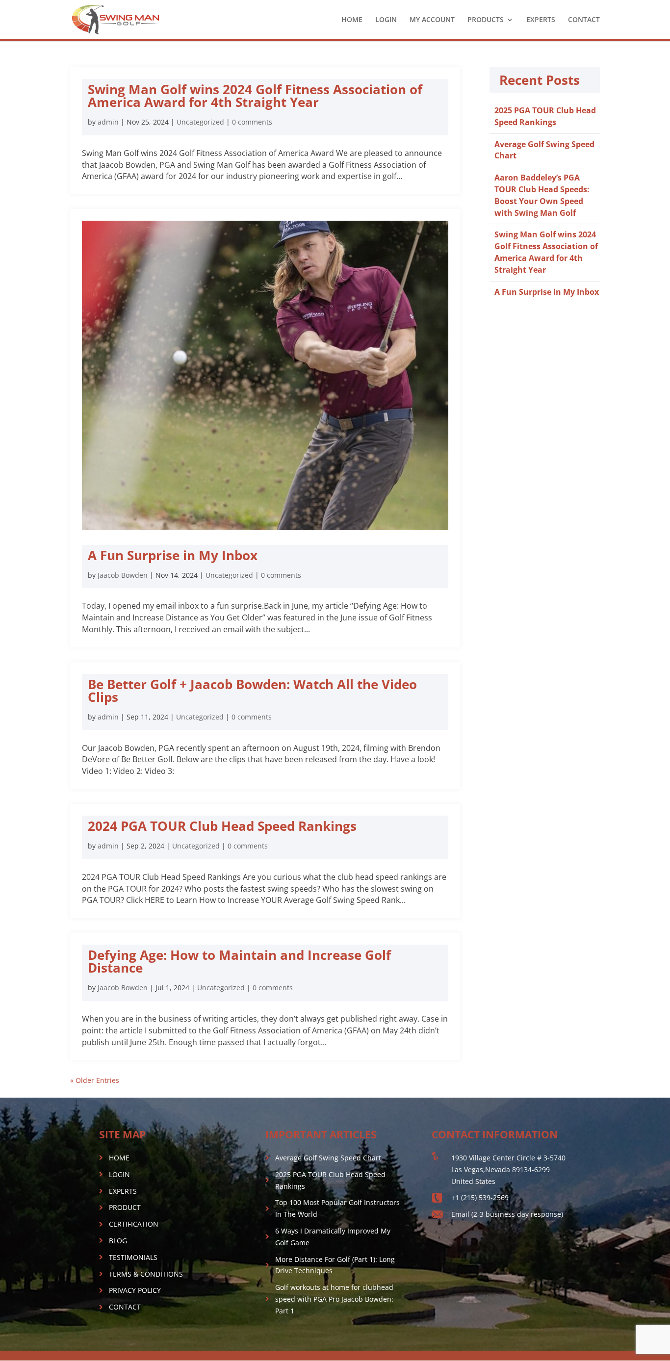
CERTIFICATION (133, 1224)
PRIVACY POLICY (135, 1290)
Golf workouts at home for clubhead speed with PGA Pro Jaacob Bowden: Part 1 (334, 1299)
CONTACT (584, 20)
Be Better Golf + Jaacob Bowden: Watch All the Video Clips (252, 690)
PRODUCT (125, 1207)
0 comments (252, 122)
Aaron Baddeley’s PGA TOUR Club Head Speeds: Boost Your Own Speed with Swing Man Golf (542, 195)
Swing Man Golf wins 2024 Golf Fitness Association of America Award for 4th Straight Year (255, 95)
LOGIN (386, 20)
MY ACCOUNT (432, 20)
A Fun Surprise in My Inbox (173, 555)
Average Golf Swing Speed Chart (328, 1157)
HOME (351, 20)
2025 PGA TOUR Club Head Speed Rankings (545, 116)
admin (108, 122)
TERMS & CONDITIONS (146, 1274)
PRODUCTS (485, 20)
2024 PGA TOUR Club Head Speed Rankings (222, 826)
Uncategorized (200, 122)
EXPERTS (540, 20)
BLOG (118, 1240)
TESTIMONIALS (133, 1257)
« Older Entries (94, 1080)
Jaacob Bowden (123, 575)
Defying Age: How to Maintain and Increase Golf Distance (239, 961)
